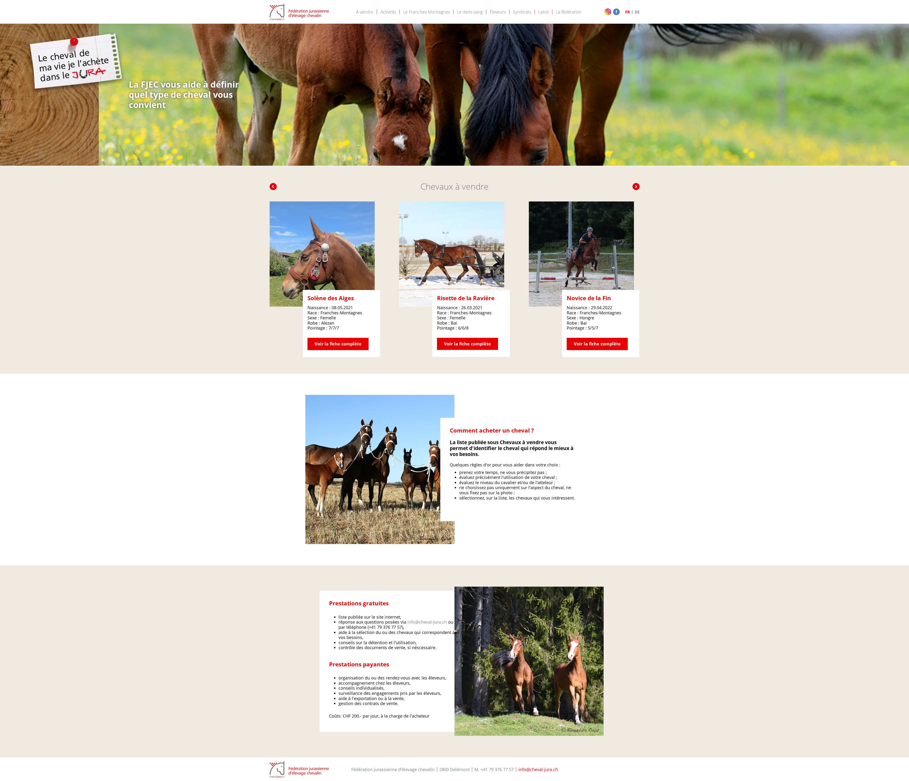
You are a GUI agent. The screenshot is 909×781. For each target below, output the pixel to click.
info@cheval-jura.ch (427, 622)
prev (273, 186)
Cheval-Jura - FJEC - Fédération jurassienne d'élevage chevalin (299, 12)
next (636, 186)
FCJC (299, 769)
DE (637, 12)
